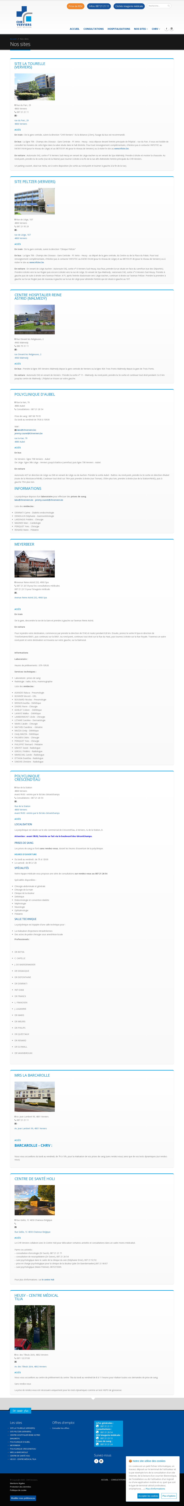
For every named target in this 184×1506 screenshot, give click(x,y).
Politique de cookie (18, 1490)
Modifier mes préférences (23, 1498)
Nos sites (140, 28)
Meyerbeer (15, 1445)
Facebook (166, 28)
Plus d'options (169, 1496)
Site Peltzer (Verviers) (20, 1431)
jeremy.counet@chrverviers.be (49, 500)
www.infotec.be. (121, 148)
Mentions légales (17, 1483)
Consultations (94, 28)
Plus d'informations (155, 1488)
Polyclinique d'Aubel (20, 1442)
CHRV (155, 28)
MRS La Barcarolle (19, 1452)
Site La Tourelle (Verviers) (22, 1428)
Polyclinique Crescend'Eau (23, 1449)
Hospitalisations (119, 28)
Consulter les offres (60, 1428)
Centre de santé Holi (20, 1456)
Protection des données (20, 1487)
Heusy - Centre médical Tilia (23, 1459)
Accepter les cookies (148, 1496)
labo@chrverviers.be (24, 500)
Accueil (74, 28)
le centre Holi (48, 1279)
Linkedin (171, 28)
